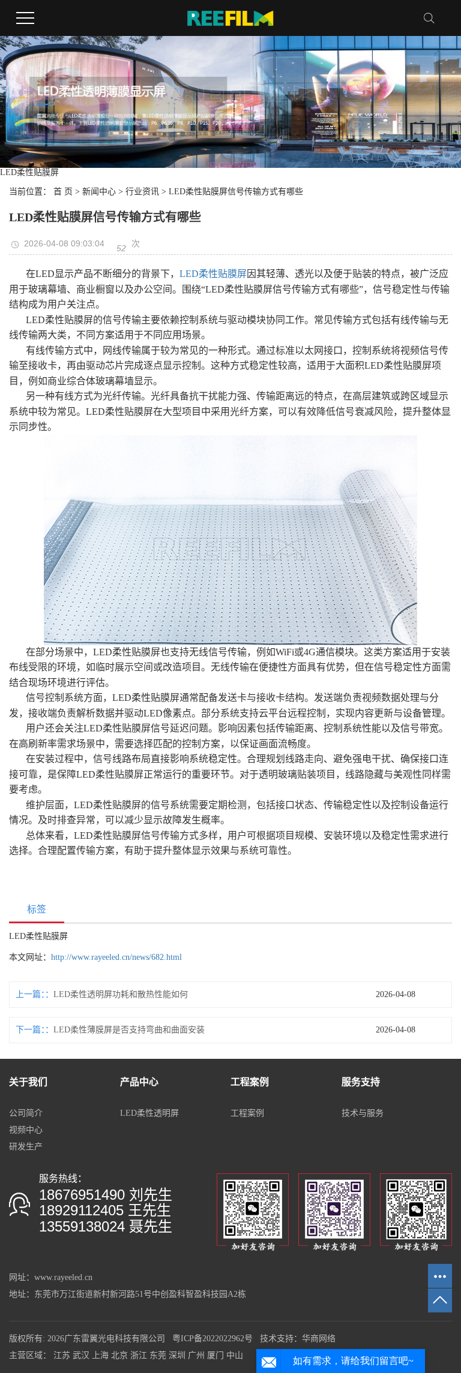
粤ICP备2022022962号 (212, 1338)
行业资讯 (142, 191)
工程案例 (247, 1113)
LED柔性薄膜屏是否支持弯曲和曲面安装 (129, 1029)
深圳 (177, 1355)
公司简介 (26, 1113)
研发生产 (26, 1146)
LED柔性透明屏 (149, 1113)
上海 (100, 1355)
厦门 (215, 1355)
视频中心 (26, 1129)
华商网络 (319, 1338)
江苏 (61, 1355)
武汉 (81, 1355)
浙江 (138, 1355)
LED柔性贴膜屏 (213, 274)
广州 (196, 1355)
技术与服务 (363, 1113)
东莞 (157, 1355)
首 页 (63, 191)
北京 (119, 1355)
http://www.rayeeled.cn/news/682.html (116, 957)
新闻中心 (99, 191)
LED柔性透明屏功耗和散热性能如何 (120, 994)
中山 (234, 1355)
